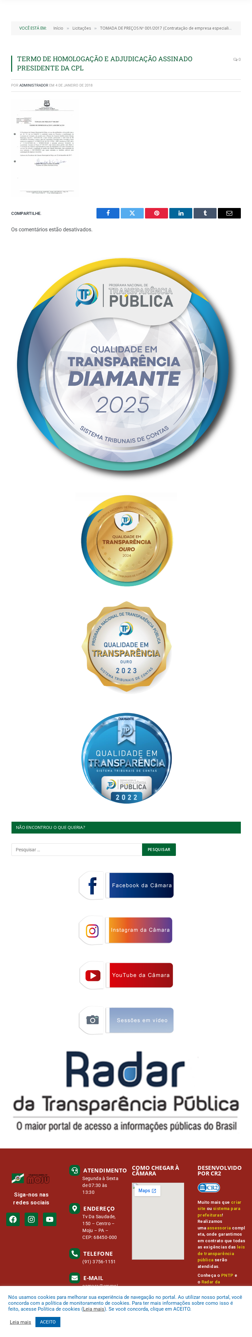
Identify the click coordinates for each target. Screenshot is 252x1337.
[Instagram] (31, 1219)
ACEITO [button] (48, 1321)
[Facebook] (13, 1219)
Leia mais (93, 1309)
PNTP (227, 1275)
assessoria (219, 1227)
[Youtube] (49, 1219)
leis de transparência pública (221, 1253)
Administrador (33, 85)
